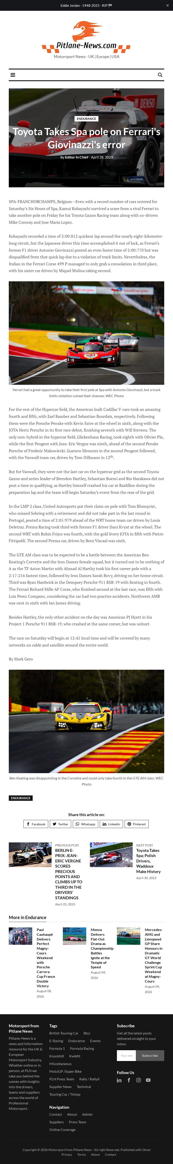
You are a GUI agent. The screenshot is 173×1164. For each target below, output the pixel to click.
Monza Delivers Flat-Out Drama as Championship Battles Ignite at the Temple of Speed (102, 948)
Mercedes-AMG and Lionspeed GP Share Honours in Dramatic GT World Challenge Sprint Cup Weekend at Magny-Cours (154, 955)
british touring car (63, 1033)
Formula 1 (57, 1048)
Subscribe (150, 1055)
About (72, 1114)
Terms (81, 1154)
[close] (167, 5)
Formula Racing (82, 1048)
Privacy (66, 1154)
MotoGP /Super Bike (65, 1071)
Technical (84, 1086)
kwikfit (74, 1056)
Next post (144, 845)
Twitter (63, 824)
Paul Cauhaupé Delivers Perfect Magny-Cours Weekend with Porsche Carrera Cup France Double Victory (46, 957)
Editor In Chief (74, 157)
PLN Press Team (61, 1079)
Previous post (67, 845)
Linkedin (114, 824)
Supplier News (60, 1086)
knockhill (56, 1056)
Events (95, 1041)
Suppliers (56, 1122)
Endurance (86, 119)
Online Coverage (62, 1129)
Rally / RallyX (89, 1079)
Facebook (38, 824)
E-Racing (56, 1041)
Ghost (146, 1150)
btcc (87, 1033)
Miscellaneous (60, 1063)
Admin (87, 1114)
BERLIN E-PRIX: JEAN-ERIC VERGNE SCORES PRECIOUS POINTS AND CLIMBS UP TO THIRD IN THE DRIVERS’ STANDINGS (68, 874)
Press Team (77, 1122)
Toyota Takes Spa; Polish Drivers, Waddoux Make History (148, 861)
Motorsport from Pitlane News (70, 1150)
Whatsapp (88, 824)
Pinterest (139, 824)
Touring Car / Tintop (64, 1094)
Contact (55, 1114)
